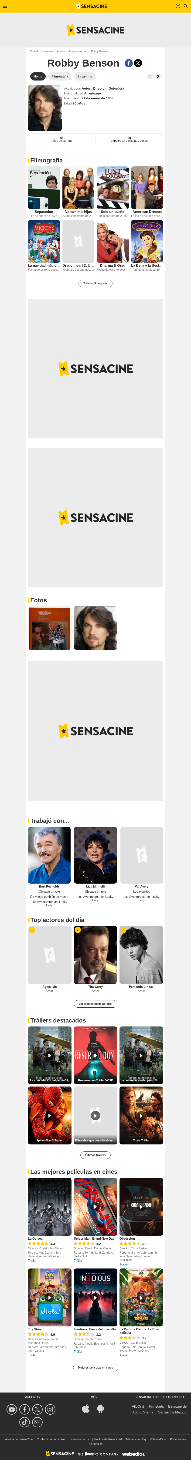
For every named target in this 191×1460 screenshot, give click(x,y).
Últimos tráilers (95, 1155)
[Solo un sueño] (113, 187)
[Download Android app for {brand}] (102, 1408)
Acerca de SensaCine (19, 1439)
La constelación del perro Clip (49, 1080)
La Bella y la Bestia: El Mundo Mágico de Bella (147, 265)
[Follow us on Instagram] (51, 1409)
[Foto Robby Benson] (50, 628)
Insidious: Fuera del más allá (95, 1329)
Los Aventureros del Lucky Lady (49, 903)
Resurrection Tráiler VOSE (95, 1080)
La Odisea (35, 1238)
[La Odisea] (50, 1207)
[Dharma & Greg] (113, 241)
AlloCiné (138, 1406)
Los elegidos (141, 891)
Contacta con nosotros (51, 1439)
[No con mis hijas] (78, 187)
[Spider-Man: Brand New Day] (95, 1207)
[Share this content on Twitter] (138, 63)
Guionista (116, 88)
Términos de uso (79, 1439)
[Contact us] (38, 1422)
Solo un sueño (112, 212)
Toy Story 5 (36, 1329)
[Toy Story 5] (50, 1297)
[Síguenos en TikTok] (25, 1422)
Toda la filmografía (95, 283)
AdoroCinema (142, 1412)
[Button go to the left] (150, 76)
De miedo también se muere (49, 896)
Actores (60, 51)
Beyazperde (177, 1406)
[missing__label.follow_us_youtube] (12, 1409)
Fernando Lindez (141, 987)
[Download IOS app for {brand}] (88, 1408)
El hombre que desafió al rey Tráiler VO (96, 1140)
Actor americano (77, 51)
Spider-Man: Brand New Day (94, 1238)
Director (100, 88)
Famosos (47, 51)
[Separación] (44, 187)
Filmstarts (156, 1406)
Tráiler (32, 1260)
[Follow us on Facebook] (25, 1409)
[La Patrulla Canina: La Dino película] (141, 1297)
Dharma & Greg (112, 265)
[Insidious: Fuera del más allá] (95, 1297)
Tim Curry (95, 987)
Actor (86, 88)
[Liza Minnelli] (95, 855)
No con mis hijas (78, 212)
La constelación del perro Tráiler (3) (142, 1080)
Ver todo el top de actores (96, 1004)
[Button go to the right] (158, 76)
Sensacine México (172, 1412)
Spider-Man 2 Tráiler (49, 1140)
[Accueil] (91, 6)
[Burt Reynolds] (49, 855)
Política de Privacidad (108, 1439)
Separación (44, 212)
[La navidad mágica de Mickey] (44, 241)
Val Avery (141, 886)
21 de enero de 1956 (97, 98)
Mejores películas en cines (95, 1367)
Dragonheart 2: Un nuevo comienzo (78, 265)
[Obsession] (141, 1207)
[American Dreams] (147, 187)
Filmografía (46, 160)
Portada (34, 51)
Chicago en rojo (49, 891)
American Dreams (147, 212)
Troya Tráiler (141, 1140)
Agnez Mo (49, 987)
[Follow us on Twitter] (38, 1409)
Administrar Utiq (136, 1439)
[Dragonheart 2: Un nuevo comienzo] (78, 241)
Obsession (127, 1238)
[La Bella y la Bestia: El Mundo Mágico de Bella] (147, 241)
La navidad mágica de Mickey (44, 265)
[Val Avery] (141, 855)
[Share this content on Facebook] (129, 63)
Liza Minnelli (95, 886)
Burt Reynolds (49, 886)
